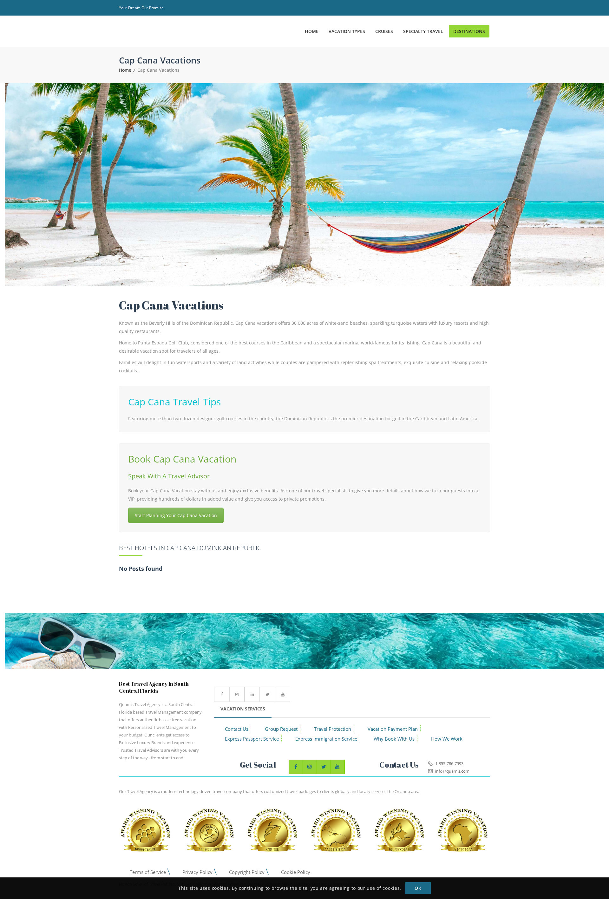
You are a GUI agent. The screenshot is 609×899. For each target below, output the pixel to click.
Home (125, 70)
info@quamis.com (451, 771)
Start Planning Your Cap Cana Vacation (176, 515)
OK (418, 888)
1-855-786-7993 (448, 763)
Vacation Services (242, 709)
